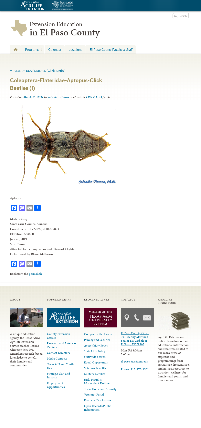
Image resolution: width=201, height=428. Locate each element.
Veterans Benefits (95, 368)
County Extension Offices (58, 336)
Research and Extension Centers (62, 345)
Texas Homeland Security (100, 389)
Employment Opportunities (56, 385)
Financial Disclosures (97, 400)
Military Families (94, 374)
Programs (30, 49)
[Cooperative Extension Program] (73, 6)
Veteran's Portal (94, 394)
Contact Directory (58, 352)
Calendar (54, 49)
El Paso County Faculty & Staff (111, 49)
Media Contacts (57, 358)
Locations (75, 49)
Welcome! (15, 49)
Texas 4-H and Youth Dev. (60, 366)
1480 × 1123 (94, 97)
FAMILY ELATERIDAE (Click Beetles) (38, 70)
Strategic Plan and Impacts (58, 375)
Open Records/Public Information (97, 408)
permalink (35, 273)
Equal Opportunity (96, 362)
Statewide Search (95, 356)
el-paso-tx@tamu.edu (134, 361)
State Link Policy (94, 351)
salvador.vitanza (58, 97)
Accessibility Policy (96, 345)
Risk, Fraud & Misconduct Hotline (97, 381)
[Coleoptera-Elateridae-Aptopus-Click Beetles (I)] (63, 184)
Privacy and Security (97, 339)
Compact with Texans (98, 334)
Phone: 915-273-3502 (135, 369)
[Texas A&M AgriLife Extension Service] (31, 6)
